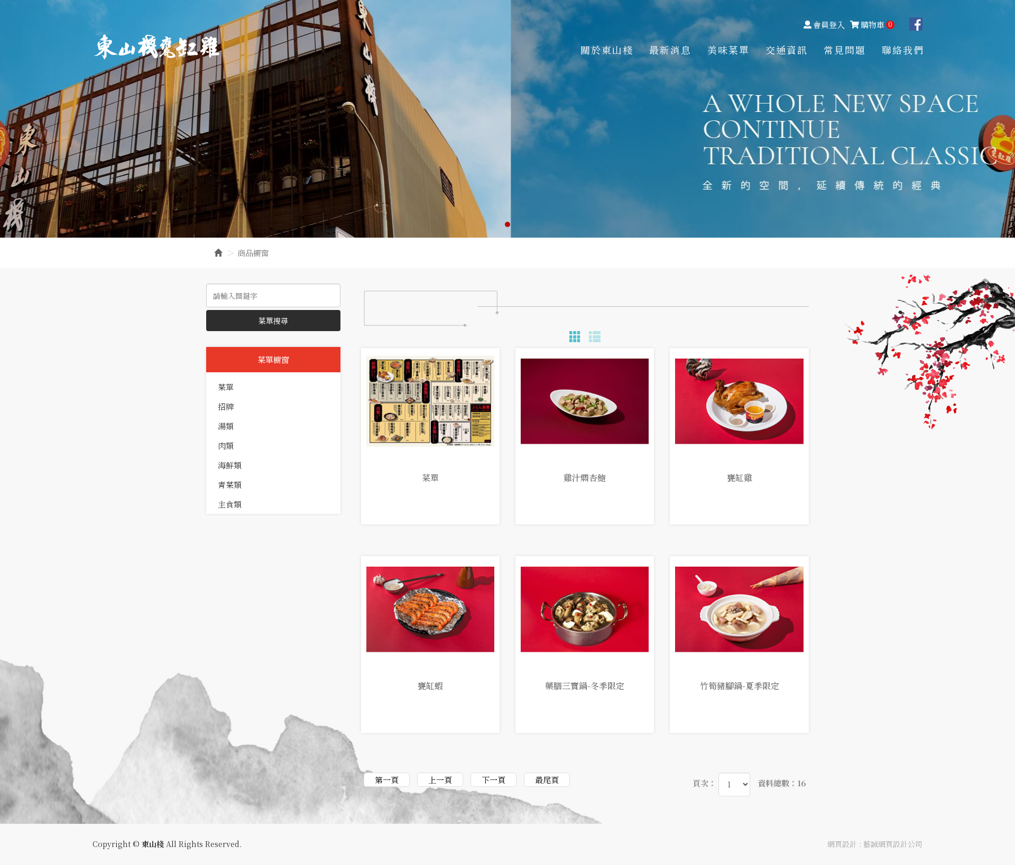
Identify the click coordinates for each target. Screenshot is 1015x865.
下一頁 (493, 779)
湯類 (226, 425)
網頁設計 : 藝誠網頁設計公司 (874, 844)
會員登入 (829, 24)
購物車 (876, 24)
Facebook (915, 24)
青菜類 (230, 484)
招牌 (226, 406)
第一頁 (387, 779)
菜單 (226, 386)
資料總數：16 (782, 782)
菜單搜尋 (273, 320)
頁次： (704, 782)
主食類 (230, 504)
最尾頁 (547, 779)
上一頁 (440, 779)
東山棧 (157, 47)
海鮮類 (230, 465)
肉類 (226, 445)
